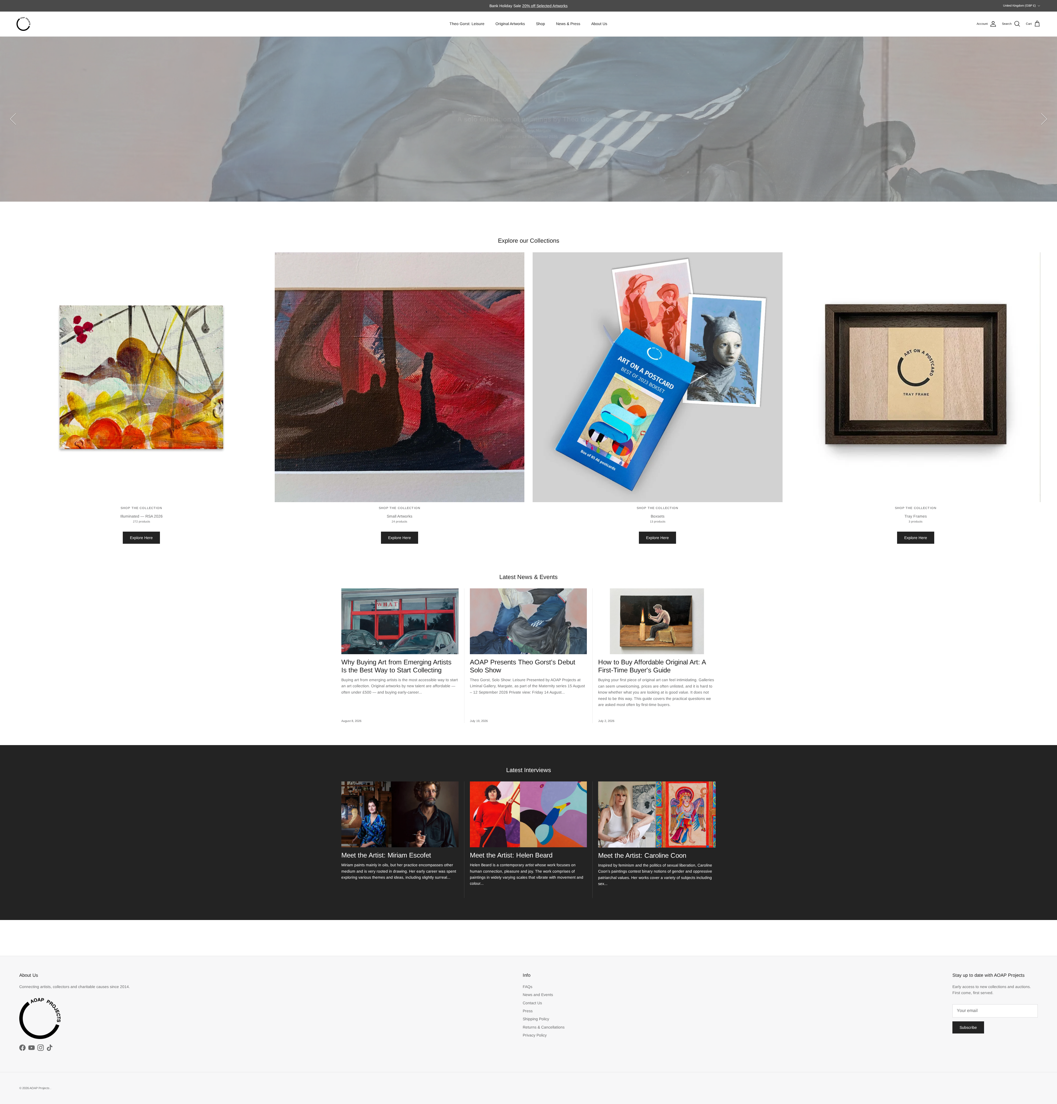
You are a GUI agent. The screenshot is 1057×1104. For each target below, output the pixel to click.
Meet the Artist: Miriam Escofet (386, 855)
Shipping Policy (536, 1019)
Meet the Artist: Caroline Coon (642, 855)
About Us (599, 23)
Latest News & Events (528, 576)
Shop (540, 23)
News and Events (538, 994)
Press (528, 1011)
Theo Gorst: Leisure (467, 23)
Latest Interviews (528, 770)
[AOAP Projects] (23, 24)
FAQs (527, 986)
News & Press (568, 23)
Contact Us (532, 1003)
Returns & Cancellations (544, 1027)
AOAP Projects (39, 1088)
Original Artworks (510, 23)
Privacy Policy (535, 1035)
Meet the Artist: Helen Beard (511, 855)
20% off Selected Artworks (545, 6)
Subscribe (968, 1027)
